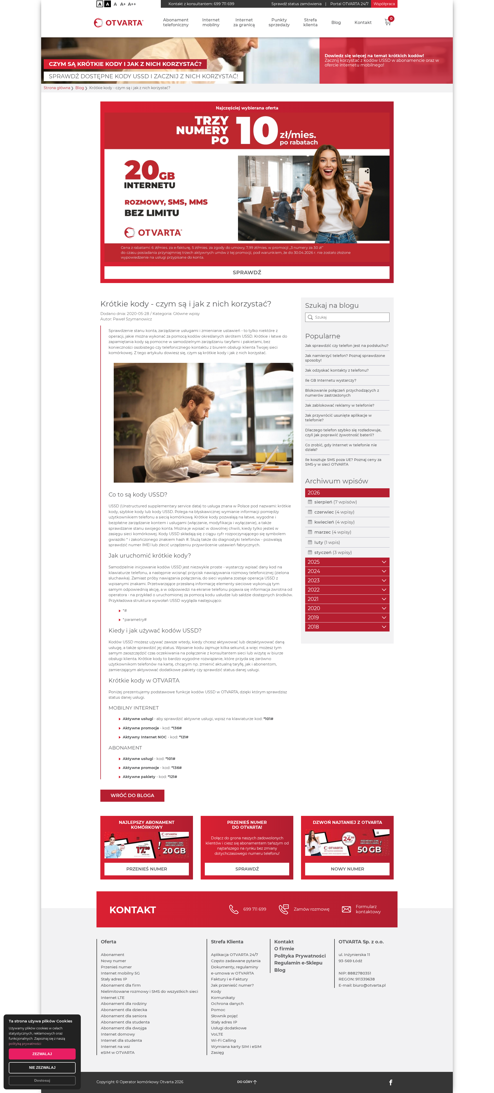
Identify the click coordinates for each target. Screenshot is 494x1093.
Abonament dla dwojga (124, 1028)
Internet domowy (118, 1034)
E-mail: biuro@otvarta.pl (362, 985)
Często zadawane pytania (236, 960)
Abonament (112, 954)
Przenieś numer (116, 966)
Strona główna (57, 88)
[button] (388, 22)
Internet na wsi (115, 1046)
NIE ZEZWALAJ (42, 1067)
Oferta (108, 942)
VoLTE (217, 1034)
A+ (123, 4)
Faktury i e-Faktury (229, 979)
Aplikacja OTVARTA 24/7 (234, 954)
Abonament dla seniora (124, 1015)
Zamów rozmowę (312, 909)
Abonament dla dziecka (124, 1009)
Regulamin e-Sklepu (298, 963)
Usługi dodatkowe (228, 1028)
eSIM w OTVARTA (118, 1052)
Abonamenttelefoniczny (176, 22)
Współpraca (384, 4)
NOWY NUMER (347, 869)
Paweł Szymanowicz (132, 319)
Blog (336, 22)
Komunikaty (223, 997)
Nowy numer (113, 960)
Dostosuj (42, 1080)
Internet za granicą (244, 22)
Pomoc (218, 1009)
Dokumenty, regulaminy (234, 966)
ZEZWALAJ (42, 1054)
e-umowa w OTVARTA (232, 973)
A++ (132, 4)
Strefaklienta (310, 22)
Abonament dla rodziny (124, 1003)
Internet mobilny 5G (120, 973)
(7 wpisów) (335, 502)
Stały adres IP (114, 979)
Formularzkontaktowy (368, 909)
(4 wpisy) (334, 512)
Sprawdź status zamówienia (296, 4)
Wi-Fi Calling (223, 1040)
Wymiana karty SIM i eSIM (236, 1046)
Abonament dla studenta (125, 1022)
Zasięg (217, 1052)
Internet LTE (113, 997)
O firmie (284, 949)
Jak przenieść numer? (232, 985)
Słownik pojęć (224, 1015)
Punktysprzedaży (279, 22)
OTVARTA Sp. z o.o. (361, 942)
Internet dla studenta (121, 1040)
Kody (216, 991)
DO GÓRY (245, 1082)
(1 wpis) (327, 542)
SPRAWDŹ (247, 272)
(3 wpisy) (333, 552)
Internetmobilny (211, 22)
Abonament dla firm (121, 985)
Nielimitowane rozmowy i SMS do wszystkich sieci (149, 991)
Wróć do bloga (132, 795)
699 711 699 (224, 4)
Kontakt (363, 22)
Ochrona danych (227, 1003)
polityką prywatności (25, 1044)
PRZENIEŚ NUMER (146, 869)
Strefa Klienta (227, 942)
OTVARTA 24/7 (349, 4)
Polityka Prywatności (300, 956)
